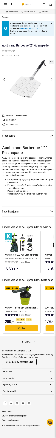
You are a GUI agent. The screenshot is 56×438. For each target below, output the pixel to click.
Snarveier (7, 371)
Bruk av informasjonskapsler (14, 416)
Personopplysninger (10, 420)
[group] (28, 79)
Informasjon (9, 378)
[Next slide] (51, 79)
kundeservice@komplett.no (30, 28)
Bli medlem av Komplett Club (19, 362)
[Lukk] (51, 23)
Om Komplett (9, 391)
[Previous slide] (4, 79)
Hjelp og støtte (10, 384)
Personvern (7, 411)
